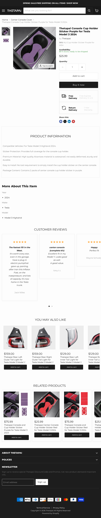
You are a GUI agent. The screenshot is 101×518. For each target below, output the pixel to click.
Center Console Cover (21, 20)
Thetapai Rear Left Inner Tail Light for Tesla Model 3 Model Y (71, 359)
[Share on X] (65, 121)
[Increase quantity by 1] (82, 67)
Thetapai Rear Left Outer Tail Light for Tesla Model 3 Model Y (14, 359)
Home (5, 20)
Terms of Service (43, 508)
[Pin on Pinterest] (73, 121)
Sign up (42, 482)
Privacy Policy (59, 508)
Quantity (63, 61)
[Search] (89, 11)
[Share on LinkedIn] (69, 121)
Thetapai (66, 38)
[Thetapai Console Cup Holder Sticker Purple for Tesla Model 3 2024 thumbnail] (6, 31)
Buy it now (78, 85)
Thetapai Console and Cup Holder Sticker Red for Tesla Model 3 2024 (76, 427)
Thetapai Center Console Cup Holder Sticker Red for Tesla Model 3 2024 (46, 427)
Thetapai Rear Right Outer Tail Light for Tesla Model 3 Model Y (43, 359)
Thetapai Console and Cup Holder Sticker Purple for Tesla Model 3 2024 (15, 429)
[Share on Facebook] (60, 121)
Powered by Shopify (50, 513)
